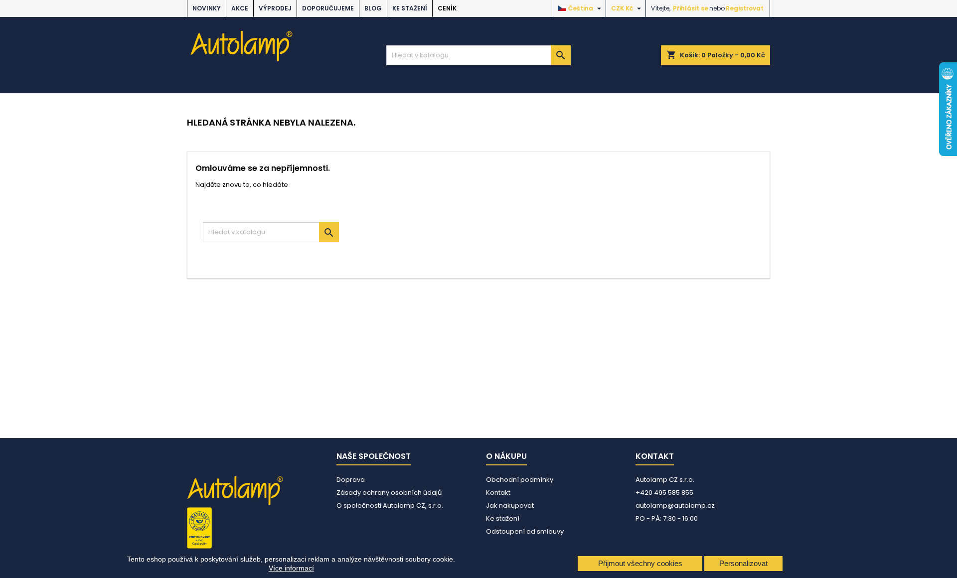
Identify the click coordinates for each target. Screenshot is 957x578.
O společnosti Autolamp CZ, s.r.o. (389, 505)
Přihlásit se (690, 8)
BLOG (373, 8)
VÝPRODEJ (275, 8)
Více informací (291, 568)
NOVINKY (206, 8)
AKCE (239, 8)
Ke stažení (409, 8)
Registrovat (745, 8)
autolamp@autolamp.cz (675, 505)
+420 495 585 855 (664, 492)
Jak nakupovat (510, 505)
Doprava (350, 479)
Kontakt (498, 492)
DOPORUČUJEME (328, 8)
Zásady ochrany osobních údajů (389, 492)
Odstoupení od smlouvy (525, 531)
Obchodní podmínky (519, 479)
